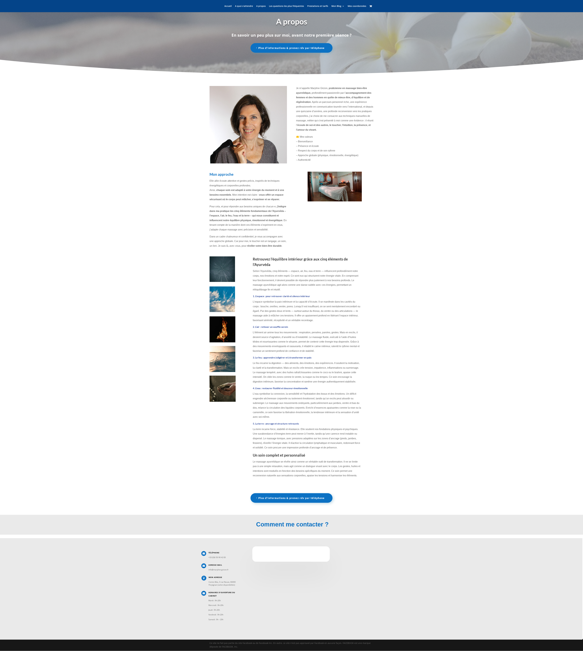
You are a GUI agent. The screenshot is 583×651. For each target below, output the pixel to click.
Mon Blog (336, 6)
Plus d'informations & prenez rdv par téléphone (291, 47)
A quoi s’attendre (244, 6)
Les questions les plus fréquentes (286, 6)
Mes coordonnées (357, 6)
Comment (270, 524)
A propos (261, 6)
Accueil (228, 6)
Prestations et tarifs (317, 6)
